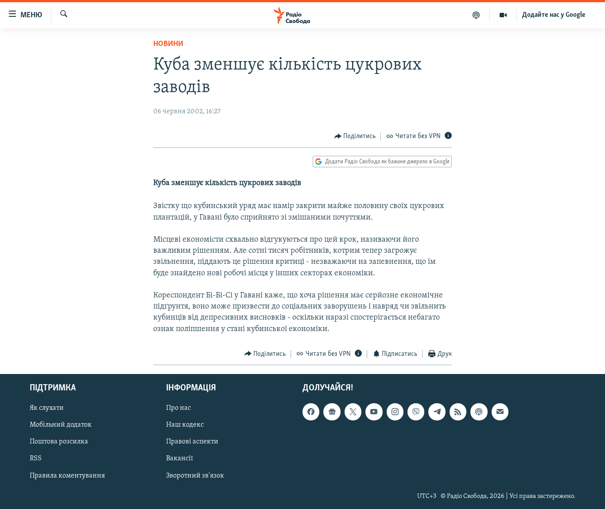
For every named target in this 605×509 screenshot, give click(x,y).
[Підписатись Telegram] (436, 412)
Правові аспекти (192, 442)
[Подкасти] (476, 15)
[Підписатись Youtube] (373, 412)
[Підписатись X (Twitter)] (353, 412)
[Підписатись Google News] (331, 412)
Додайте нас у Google (554, 15)
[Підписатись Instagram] (395, 412)
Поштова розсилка (59, 442)
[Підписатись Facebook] (310, 412)
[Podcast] (478, 412)
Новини (168, 44)
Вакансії (179, 459)
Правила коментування (67, 475)
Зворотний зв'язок (195, 475)
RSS (36, 459)
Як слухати (47, 408)
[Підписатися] (500, 412)
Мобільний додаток (61, 425)
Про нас (178, 408)
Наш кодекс (185, 425)
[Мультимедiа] (503, 15)
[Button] (355, 136)
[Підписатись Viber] (415, 412)
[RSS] (458, 412)
